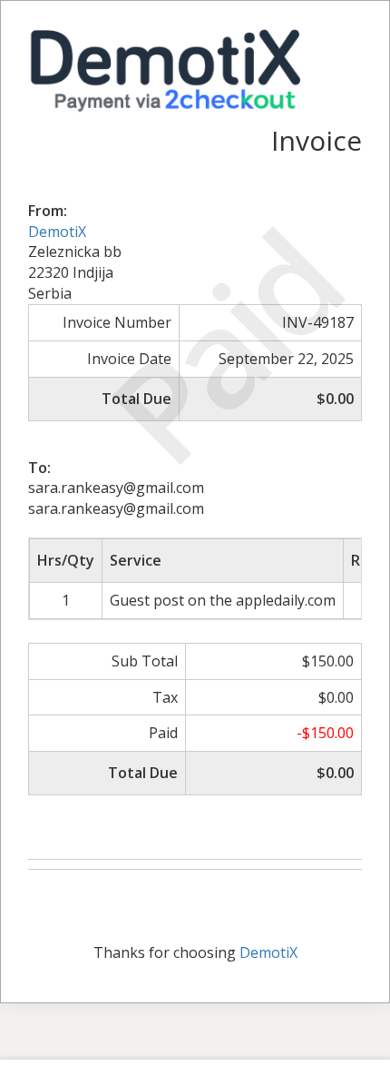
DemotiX (57, 232)
